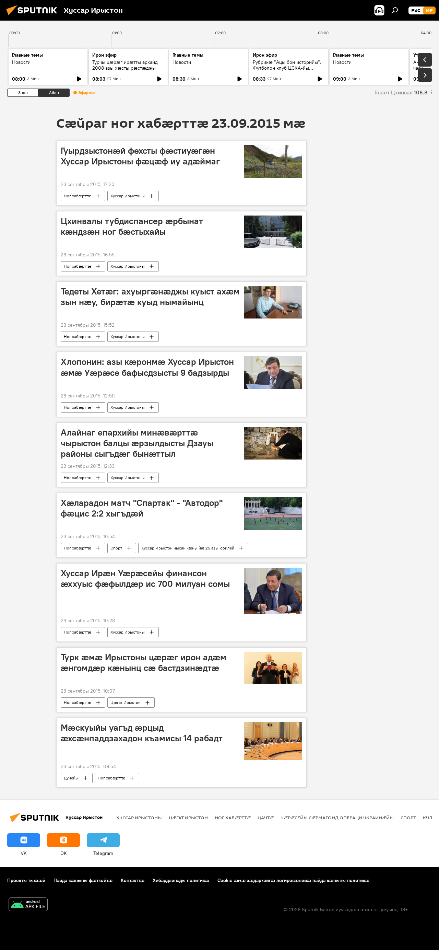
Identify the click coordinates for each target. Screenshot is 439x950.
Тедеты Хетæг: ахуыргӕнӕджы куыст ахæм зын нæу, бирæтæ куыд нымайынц (150, 297)
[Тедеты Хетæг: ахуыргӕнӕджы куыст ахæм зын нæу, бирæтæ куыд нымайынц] (273, 302)
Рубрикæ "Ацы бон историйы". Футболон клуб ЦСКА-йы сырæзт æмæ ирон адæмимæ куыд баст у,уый (287, 71)
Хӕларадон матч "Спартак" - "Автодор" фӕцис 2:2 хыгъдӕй (142, 508)
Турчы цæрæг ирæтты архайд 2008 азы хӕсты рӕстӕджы (125, 65)
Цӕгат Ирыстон (125, 702)
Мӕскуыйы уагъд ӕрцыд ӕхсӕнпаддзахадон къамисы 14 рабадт (142, 733)
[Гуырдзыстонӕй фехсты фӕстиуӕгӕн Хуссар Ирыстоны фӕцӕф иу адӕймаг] (273, 161)
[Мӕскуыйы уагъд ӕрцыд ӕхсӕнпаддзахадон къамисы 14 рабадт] (273, 741)
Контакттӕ (132, 880)
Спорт (116, 548)
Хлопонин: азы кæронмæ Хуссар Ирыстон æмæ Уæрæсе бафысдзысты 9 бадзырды (147, 367)
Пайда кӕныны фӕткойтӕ (83, 880)
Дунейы (71, 777)
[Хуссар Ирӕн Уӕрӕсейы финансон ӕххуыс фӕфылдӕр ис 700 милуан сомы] (273, 591)
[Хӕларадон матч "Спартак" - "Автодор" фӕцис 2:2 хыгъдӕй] (273, 513)
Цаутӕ (266, 817)
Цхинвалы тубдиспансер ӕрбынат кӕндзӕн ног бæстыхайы (132, 226)
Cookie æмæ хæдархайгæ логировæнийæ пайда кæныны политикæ (293, 880)
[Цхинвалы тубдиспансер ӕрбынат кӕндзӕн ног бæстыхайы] (273, 232)
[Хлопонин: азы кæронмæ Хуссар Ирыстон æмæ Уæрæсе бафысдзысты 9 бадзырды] (273, 372)
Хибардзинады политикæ (181, 880)
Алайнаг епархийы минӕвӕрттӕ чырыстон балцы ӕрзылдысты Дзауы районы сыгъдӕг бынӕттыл (137, 443)
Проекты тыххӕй (26, 880)
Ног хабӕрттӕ (77, 195)
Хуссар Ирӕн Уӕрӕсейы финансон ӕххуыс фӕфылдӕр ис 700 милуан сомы (145, 578)
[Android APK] (28, 905)
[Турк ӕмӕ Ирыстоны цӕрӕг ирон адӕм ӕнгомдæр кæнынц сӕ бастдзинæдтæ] (273, 668)
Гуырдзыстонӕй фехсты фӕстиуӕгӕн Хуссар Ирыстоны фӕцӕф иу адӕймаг (140, 156)
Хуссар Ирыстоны (127, 195)
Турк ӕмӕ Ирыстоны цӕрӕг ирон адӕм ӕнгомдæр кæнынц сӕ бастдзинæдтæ (143, 662)
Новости (21, 62)
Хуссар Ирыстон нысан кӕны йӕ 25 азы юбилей (187, 548)
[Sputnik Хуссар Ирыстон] (33, 16)
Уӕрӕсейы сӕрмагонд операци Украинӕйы (337, 817)
